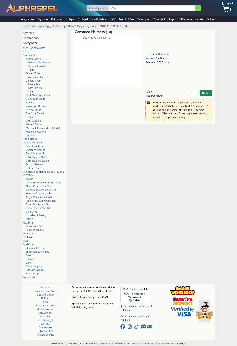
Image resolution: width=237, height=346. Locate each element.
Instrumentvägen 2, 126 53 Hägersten (110, 343)
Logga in (229, 3)
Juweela (30, 102)
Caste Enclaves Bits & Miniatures (44, 182)
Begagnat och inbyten (45, 291)
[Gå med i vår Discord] (144, 327)
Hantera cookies (45, 334)
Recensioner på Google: (137, 316)
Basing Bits (34, 84)
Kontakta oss (45, 312)
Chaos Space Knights (37, 251)
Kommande (31, 38)
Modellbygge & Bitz (48, 26)
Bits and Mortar (45, 294)
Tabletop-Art (29, 277)
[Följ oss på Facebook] (123, 327)
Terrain (29, 219)
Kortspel (70, 19)
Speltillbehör (98, 19)
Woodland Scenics (36, 131)
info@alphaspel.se (157, 343)
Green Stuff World (35, 98)
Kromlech (28, 179)
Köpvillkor (45, 316)
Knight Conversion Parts (39, 197)
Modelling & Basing (36, 215)
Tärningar (143, 19)
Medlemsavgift (45, 320)
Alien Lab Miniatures (34, 48)
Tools (31, 69)
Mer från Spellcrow (156, 58)
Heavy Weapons (35, 229)
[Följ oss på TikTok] (137, 327)
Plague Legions (85, 26)
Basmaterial (29, 55)
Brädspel (56, 19)
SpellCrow (68, 26)
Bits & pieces (30, 139)
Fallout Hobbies (34, 146)
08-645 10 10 (137, 343)
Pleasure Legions (35, 269)
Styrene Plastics (37, 66)
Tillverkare (185, 19)
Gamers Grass (34, 80)
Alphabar (45, 287)
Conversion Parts (35, 226)
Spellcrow (163, 54)
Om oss (45, 323)
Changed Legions (35, 248)
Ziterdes (30, 135)
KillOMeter (28, 175)
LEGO (112, 19)
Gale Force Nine (35, 77)
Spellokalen (45, 327)
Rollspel (83, 19)
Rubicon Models (34, 164)
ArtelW (26, 51)
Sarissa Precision (35, 168)
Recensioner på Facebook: (138, 306)
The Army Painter (35, 113)
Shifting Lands (33, 109)
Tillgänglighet (45, 331)
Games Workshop (35, 149)
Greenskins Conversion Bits (41, 189)
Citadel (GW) (33, 73)
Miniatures (31, 211)
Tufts (30, 91)
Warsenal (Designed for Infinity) (43, 128)
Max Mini (28, 222)
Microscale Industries (37, 160)
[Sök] (198, 8)
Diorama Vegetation (39, 62)
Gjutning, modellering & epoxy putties (43, 171)
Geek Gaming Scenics (38, 95)
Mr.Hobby (28, 233)
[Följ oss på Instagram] (130, 327)
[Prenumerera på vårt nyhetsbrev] (149, 327)
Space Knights (33, 273)
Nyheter (199, 19)
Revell (26, 240)
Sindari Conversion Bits (38, 208)
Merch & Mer (127, 19)
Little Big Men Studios (37, 157)
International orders (45, 305)
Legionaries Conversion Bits (41, 200)
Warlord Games (34, 124)
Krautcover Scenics (36, 106)
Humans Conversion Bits (39, 193)
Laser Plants (35, 88)
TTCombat (31, 117)
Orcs (28, 262)
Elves (28, 255)
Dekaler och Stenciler (34, 142)
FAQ (45, 302)
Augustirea (27, 19)
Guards (30, 259)
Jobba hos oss (45, 309)
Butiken (211, 19)
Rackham (28, 237)
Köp (208, 93)
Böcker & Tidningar (163, 19)
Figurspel (43, 19)
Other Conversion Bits (38, 204)
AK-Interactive (33, 58)
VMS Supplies (33, 120)
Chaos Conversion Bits (38, 186)
